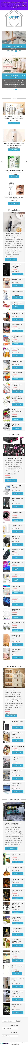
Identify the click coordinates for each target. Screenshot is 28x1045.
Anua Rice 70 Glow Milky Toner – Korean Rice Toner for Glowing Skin (14, 144)
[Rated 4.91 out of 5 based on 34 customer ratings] (18, 414)
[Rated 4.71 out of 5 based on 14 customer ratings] (18, 374)
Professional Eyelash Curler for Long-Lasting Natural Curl (14, 197)
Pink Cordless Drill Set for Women (13, 458)
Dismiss (16, 7)
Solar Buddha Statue (17, 928)
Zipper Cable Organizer (17, 721)
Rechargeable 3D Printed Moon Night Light (17, 637)
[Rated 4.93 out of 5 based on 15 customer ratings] (18, 314)
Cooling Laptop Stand (17, 598)
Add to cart (14, 176)
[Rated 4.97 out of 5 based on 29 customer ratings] (18, 1007)
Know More (14, 48)
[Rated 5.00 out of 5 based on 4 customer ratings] (18, 269)
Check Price (17, 428)
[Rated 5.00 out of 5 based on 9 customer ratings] (18, 982)
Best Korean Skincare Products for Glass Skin (14, 76)
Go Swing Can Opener (17, 361)
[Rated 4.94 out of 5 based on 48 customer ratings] (18, 526)
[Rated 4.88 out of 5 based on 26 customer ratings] (18, 339)
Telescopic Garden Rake (17, 867)
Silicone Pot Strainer (17, 372)
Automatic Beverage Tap (18, 291)
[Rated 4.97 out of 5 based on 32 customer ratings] (18, 350)
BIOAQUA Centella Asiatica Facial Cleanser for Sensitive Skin (14, 171)
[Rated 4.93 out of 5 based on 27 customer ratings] (18, 576)
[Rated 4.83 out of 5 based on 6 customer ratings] (18, 326)
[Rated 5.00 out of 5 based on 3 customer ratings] (18, 857)
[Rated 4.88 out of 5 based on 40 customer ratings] (18, 599)
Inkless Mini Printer (16, 575)
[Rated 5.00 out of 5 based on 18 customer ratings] (18, 539)
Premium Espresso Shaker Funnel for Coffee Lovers (16, 266)
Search (18, 1021)
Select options (14, 123)
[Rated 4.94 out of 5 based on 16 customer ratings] (18, 761)
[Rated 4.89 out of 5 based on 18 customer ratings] (18, 612)
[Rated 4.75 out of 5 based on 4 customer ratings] (18, 956)
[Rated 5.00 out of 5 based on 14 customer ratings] (18, 773)
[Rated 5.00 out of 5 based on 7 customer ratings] (18, 362)
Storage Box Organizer (11, 690)
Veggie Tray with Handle (18, 746)
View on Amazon (16, 307)
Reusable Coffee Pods (17, 313)
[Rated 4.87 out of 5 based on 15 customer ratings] (18, 748)
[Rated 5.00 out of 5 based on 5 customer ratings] (18, 969)
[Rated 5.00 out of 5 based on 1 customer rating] (14, 475)
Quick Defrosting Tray (17, 324)
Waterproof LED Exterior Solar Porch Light (17, 953)
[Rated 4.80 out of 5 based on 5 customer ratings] (18, 639)
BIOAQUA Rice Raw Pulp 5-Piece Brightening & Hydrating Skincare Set (14, 117)
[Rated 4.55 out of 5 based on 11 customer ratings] (18, 868)
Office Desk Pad (16, 586)
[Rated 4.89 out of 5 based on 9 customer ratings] (18, 501)
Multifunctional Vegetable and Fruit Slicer (16, 411)
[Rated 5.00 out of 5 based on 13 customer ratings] (18, 625)
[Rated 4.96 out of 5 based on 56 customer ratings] (18, 588)
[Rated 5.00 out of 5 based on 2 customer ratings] (18, 400)
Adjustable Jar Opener (17, 279)
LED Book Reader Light (17, 525)
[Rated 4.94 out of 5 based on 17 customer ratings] (18, 515)
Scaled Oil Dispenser (17, 349)
